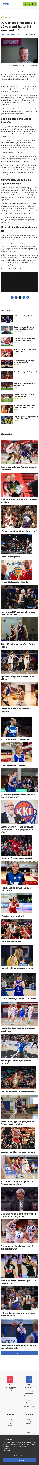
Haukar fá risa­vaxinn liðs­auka (14, 582)
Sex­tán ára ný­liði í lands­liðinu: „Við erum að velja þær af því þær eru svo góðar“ (17, 829)
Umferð (29, 1400)
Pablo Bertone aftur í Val (12, 942)
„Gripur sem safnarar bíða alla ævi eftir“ (19, 531)
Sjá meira (19, 1353)
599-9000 (11, 1397)
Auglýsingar (29, 1389)
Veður (28, 1425)
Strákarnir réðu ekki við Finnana (16, 740)
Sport (10, 1421)
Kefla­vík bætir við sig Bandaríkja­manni (18, 1092)
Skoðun (10, 1425)
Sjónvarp (10, 1428)
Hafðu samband (29, 1391)
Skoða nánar (6, 1450)
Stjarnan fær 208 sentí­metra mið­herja (18, 1152)
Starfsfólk (28, 1398)
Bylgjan (29, 1428)
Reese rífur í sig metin (10, 557)
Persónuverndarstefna (10, 1390)
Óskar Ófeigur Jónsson (8, 34)
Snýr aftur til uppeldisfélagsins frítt (25, 372)
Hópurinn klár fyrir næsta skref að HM (18, 999)
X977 (29, 1432)
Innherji (29, 1417)
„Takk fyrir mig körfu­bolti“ (12, 916)
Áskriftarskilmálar (28, 1395)
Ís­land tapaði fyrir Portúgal (13, 765)
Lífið (10, 1423)
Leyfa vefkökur (19, 1460)
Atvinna (29, 1421)
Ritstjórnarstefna (29, 1393)
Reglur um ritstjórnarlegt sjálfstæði (10, 1388)
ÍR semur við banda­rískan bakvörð (16, 858)
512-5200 (30, 1387)
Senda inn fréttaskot (29, 1406)
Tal (29, 1434)
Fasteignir (28, 1419)
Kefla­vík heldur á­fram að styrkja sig (17, 968)
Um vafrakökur (28, 1404)
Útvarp (10, 1430)
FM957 (28, 1430)
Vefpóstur (28, 1402)
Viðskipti (10, 1419)
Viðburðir (28, 1423)
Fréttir (10, 1417)
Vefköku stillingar (19, 1456)
